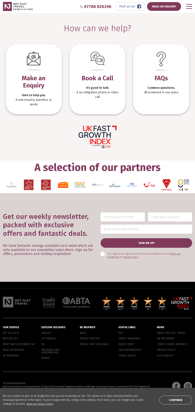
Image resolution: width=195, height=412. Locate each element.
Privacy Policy (166, 350)
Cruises (46, 333)
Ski (43, 344)
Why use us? (10, 338)
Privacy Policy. (131, 257)
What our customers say (19, 344)
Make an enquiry (13, 350)
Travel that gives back (94, 344)
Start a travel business (172, 344)
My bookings (11, 355)
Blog (83, 333)
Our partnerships (129, 350)
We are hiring (165, 338)
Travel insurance (129, 338)
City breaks (48, 338)
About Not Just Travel (171, 333)
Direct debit (126, 344)
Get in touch (11, 333)
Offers (45, 358)
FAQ (120, 333)
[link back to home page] (17, 302)
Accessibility (165, 355)
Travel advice (127, 355)
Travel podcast (90, 338)
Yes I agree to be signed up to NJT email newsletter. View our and (144, 256)
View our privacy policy (39, 404)
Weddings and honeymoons (50, 351)
